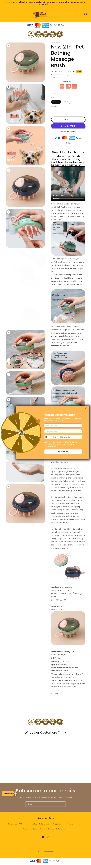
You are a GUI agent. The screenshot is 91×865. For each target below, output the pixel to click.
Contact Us (12, 824)
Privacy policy (31, 824)
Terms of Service (47, 829)
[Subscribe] (62, 804)
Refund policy (45, 824)
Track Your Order (30, 829)
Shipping (65, 75)
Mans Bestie (48, 851)
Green (56, 102)
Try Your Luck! (63, 452)
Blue (66, 102)
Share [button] (56, 694)
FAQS (21, 824)
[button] (4, 14)
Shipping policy (59, 824)
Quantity (54, 107)
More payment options (68, 131)
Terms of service (75, 824)
